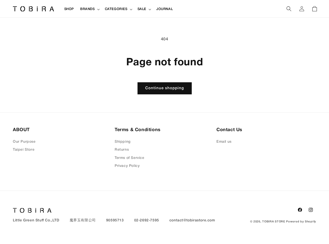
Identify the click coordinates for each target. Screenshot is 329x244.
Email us (224, 141)
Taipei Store (23, 149)
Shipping (123, 141)
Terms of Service (129, 158)
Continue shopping (164, 88)
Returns (122, 149)
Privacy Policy (127, 166)
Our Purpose (24, 141)
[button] (89, 9)
